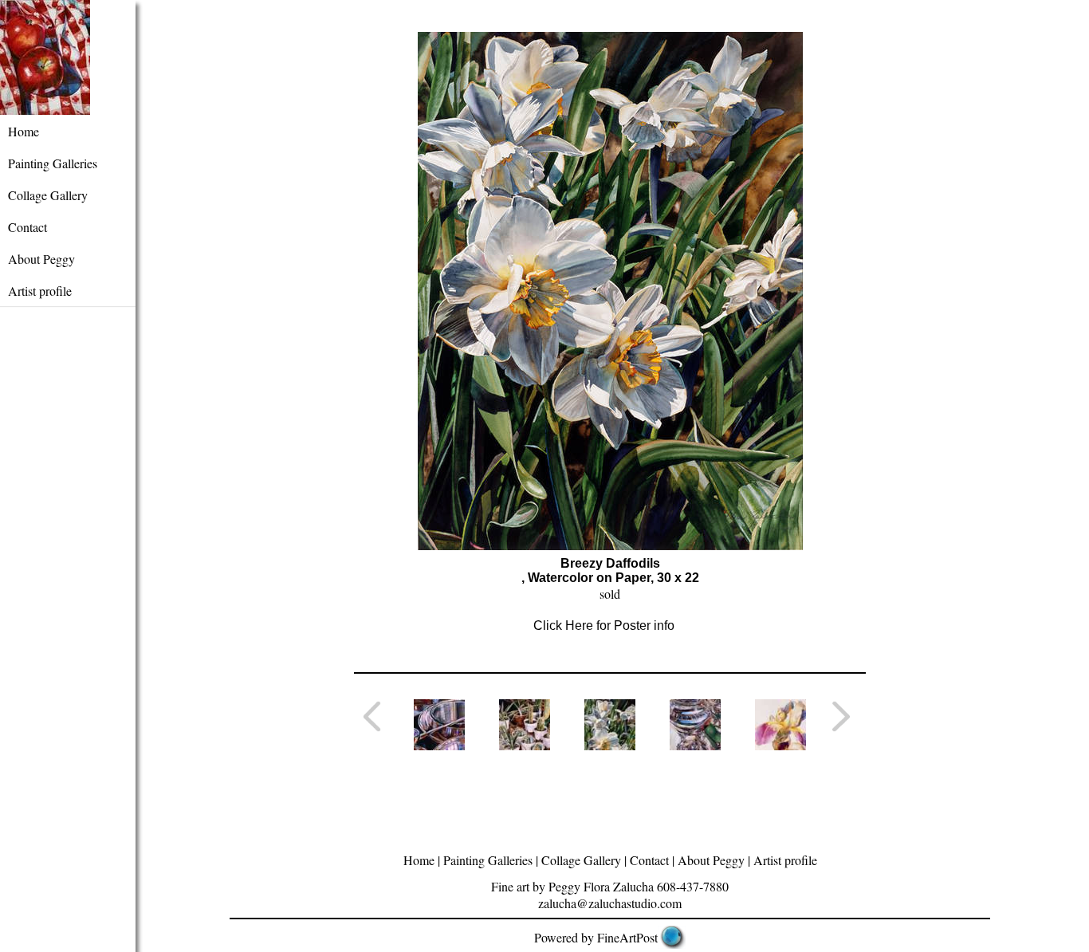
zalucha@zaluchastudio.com (610, 903)
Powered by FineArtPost (596, 937)
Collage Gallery (48, 195)
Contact (27, 226)
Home (23, 131)
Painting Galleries (52, 163)
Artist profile (40, 290)
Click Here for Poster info (603, 625)
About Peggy (41, 258)
